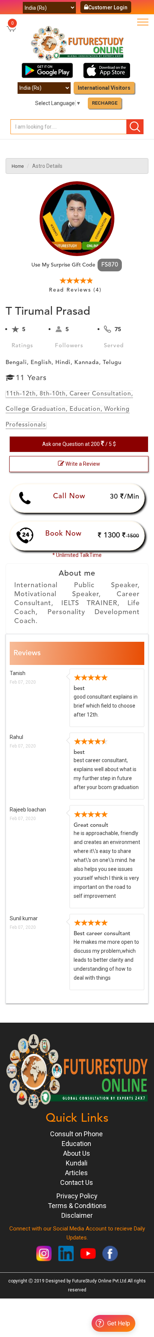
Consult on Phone (76, 1134)
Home (18, 166)
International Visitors (104, 88)
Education (76, 1143)
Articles (76, 1173)
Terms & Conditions (77, 1206)
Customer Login (107, 7)
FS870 (109, 265)
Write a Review (82, 464)
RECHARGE (104, 103)
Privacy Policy (77, 1196)
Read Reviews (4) (75, 290)
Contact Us (76, 1182)
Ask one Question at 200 (79, 444)
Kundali (76, 1163)
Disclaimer (77, 1215)
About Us (76, 1153)
